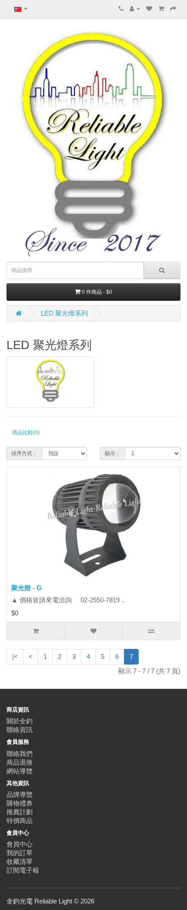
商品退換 (20, 762)
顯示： (112, 453)
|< (15, 656)
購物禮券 (20, 803)
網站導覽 (20, 771)
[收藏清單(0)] (149, 8)
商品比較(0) (26, 433)
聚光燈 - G (26, 587)
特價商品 (20, 820)
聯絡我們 (20, 753)
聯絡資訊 (20, 729)
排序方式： (24, 453)
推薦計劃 (20, 812)
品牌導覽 (20, 794)
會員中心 (20, 844)
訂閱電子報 (23, 870)
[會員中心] (135, 8)
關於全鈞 (20, 721)
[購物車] (161, 8)
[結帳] (173, 8)
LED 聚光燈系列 (64, 313)
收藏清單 (20, 861)
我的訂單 (20, 852)
